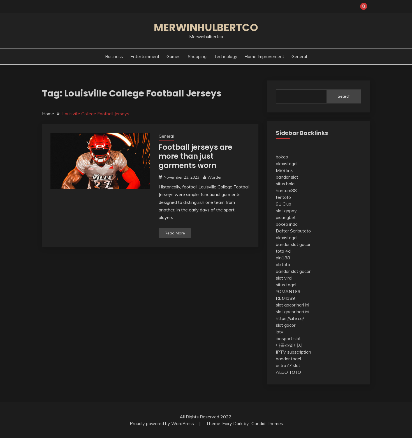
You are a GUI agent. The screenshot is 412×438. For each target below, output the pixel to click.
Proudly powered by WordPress (162, 423)
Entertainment (144, 56)
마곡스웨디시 (289, 345)
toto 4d (283, 251)
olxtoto (283, 264)
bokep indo (287, 224)
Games (173, 56)
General (299, 56)
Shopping (197, 56)
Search (344, 96)
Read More (175, 233)
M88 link (284, 170)
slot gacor (285, 325)
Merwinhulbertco (206, 27)
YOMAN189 (288, 291)
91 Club (283, 204)
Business (114, 56)
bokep (282, 157)
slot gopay (286, 210)
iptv (279, 332)
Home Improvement (264, 56)
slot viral (284, 278)
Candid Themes (267, 423)
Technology (225, 56)
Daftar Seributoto (293, 231)
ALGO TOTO (288, 372)
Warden (215, 177)
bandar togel (288, 358)
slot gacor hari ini (292, 305)
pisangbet (286, 217)
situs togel (286, 284)
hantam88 (286, 190)
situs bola (285, 183)
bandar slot (287, 177)
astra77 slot (288, 365)
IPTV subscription (293, 352)
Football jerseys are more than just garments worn (195, 156)
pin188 (283, 258)
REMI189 (285, 298)
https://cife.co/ (290, 318)
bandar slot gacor (293, 244)
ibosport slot (288, 338)
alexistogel (286, 163)
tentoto (283, 197)
